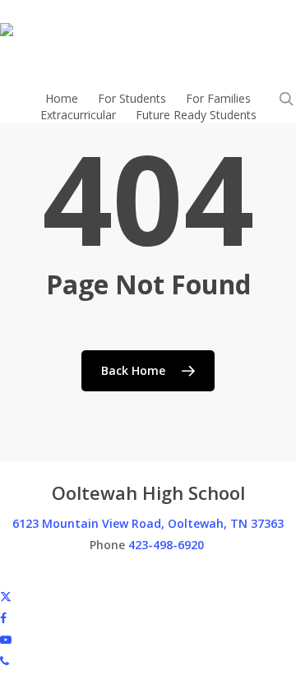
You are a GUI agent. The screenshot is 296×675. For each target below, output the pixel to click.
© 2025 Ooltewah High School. (82, 574)
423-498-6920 (166, 544)
